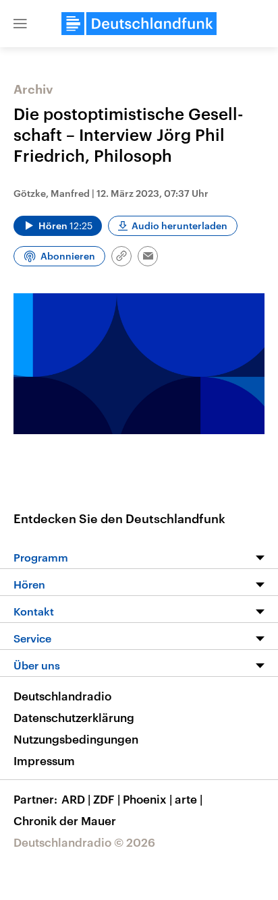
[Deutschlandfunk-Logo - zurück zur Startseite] (139, 23)
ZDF (106, 799)
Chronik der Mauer (64, 820)
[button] (20, 23)
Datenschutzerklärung (73, 717)
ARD (75, 799)
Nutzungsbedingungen (75, 739)
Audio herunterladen (179, 225)
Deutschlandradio (62, 695)
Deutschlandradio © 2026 (84, 842)
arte (188, 799)
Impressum (44, 760)
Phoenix (147, 799)
